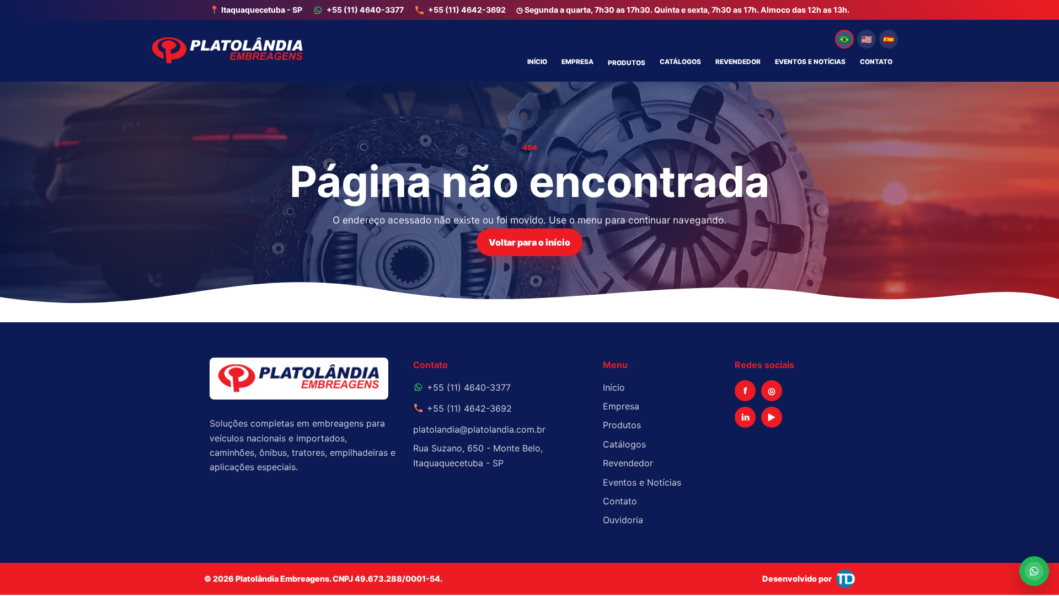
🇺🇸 (866, 39)
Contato (876, 62)
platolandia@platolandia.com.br (479, 429)
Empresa (577, 62)
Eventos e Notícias (810, 62)
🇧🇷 (844, 39)
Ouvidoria (623, 519)
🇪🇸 (888, 39)
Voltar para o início (529, 242)
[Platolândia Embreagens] (227, 51)
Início (537, 62)
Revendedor (738, 62)
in (745, 417)
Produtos (626, 63)
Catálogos (680, 62)
